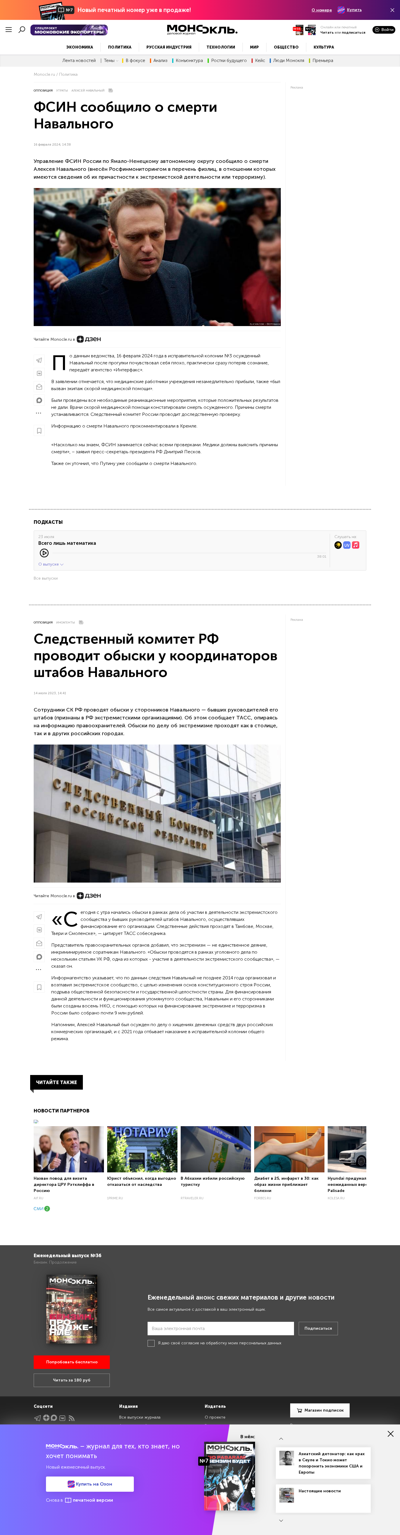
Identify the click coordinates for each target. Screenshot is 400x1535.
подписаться (353, 32)
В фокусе (135, 60)
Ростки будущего (229, 60)
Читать (327, 32)
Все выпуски (46, 578)
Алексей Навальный (88, 90)
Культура (324, 47)
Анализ (160, 60)
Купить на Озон (93, 1484)
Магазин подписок (324, 1410)
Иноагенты (65, 622)
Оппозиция (43, 90)
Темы (109, 60)
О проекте (215, 1417)
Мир (254, 47)
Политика (119, 47)
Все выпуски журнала (139, 1417)
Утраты (62, 90)
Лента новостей (79, 60)
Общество (286, 47)
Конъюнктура (189, 60)
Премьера (322, 60)
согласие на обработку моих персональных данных (231, 1343)
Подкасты (48, 522)
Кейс (260, 60)
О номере (322, 10)
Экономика (79, 47)
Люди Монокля (288, 60)
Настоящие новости (320, 1491)
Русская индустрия (169, 47)
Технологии (220, 47)
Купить (354, 9)
